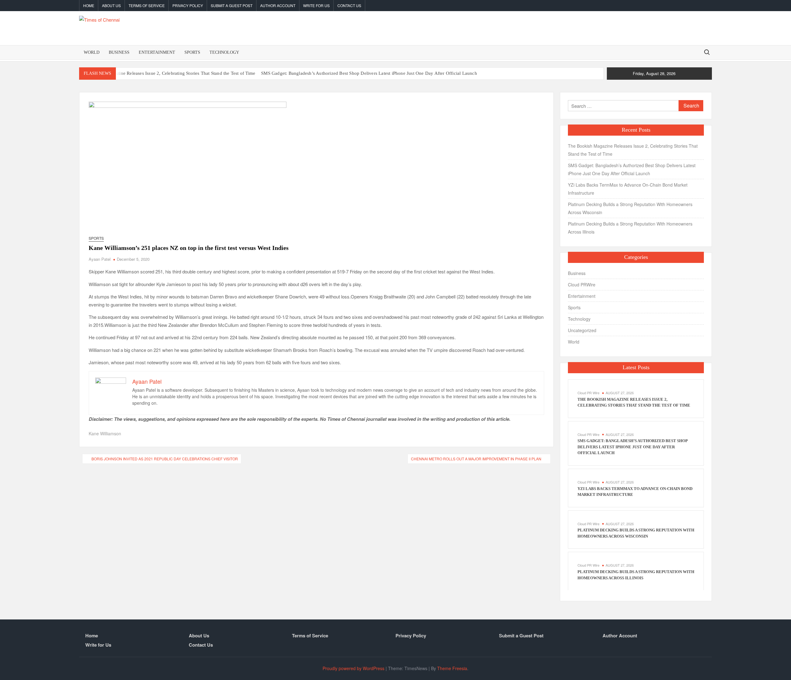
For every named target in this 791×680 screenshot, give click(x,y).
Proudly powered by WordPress (353, 668)
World (91, 52)
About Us (111, 5)
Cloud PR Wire (588, 392)
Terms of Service (147, 5)
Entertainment (157, 52)
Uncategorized (582, 330)
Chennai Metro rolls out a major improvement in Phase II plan (476, 458)
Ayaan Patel (100, 259)
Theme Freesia (452, 668)
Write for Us (316, 5)
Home (88, 5)
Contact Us (349, 5)
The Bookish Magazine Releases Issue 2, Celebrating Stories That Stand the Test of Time (167, 73)
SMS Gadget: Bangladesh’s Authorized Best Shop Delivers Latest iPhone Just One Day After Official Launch (369, 73)
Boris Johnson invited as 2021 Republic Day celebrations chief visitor (164, 458)
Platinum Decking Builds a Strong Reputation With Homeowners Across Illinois (630, 228)
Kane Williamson (105, 433)
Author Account (277, 5)
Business (119, 52)
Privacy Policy (187, 5)
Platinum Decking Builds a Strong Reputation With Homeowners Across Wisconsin (630, 208)
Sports (192, 52)
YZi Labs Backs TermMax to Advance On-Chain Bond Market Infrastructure (627, 189)
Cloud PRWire (581, 284)
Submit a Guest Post (231, 5)
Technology (224, 52)
